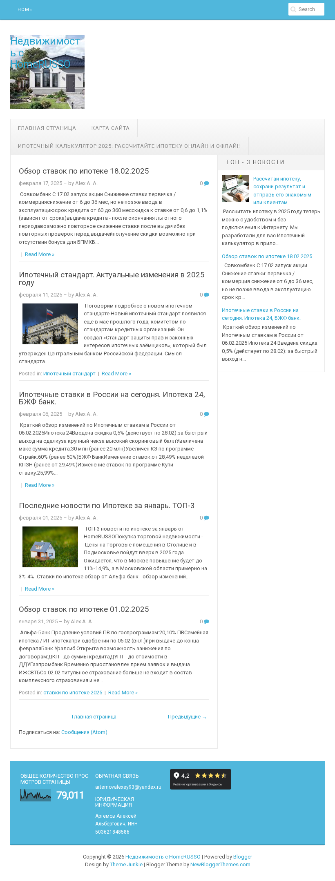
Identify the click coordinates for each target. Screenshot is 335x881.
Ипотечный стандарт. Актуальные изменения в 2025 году (112, 278)
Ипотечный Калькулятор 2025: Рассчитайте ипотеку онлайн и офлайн (129, 146)
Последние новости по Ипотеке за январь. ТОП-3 (107, 505)
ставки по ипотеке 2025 (72, 692)
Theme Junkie (126, 864)
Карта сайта (111, 128)
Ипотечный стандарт (69, 373)
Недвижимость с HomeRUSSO (163, 857)
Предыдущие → (187, 717)
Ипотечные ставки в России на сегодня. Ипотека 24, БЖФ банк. (112, 398)
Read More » (39, 254)
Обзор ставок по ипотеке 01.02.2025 (84, 609)
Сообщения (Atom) (84, 732)
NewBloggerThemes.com (220, 864)
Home (25, 9)
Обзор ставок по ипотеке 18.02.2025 (84, 171)
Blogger (242, 857)
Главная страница (47, 128)
